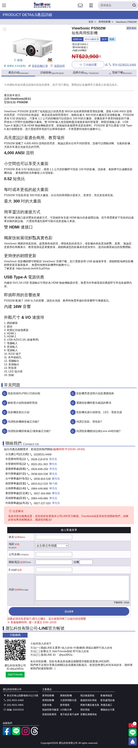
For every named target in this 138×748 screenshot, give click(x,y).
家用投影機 (48, 695)
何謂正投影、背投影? (89, 421)
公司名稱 (14, 554)
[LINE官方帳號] (16, 734)
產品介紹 (18, 72)
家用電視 (65, 705)
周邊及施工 (106, 705)
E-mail (12, 569)
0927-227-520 (42, 503)
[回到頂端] (133, 741)
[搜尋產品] (134, 5)
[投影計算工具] (91, 8)
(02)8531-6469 (127, 64)
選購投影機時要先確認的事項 (93, 402)
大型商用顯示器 (68, 700)
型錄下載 (122, 72)
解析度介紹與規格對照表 (23, 402)
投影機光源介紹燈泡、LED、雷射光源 (99, 412)
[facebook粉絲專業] (7, 734)
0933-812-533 (39, 483)
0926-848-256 (39, 469)
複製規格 (131, 28)
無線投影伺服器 (50, 709)
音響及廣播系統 (88, 714)
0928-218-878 (39, 459)
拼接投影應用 (49, 714)
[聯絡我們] (80, 8)
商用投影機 (48, 700)
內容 (11, 589)
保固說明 (59, 65)
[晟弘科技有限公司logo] (42, 7)
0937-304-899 (42, 493)
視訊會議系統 (87, 695)
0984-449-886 (39, 488)
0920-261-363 (39, 464)
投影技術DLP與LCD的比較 (24, 393)
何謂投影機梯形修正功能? (23, 421)
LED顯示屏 (66, 709)
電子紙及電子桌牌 (69, 714)
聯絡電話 (14, 562)
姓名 (11, 537)
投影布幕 (47, 705)
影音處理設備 (107, 700)
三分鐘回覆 (90, 64)
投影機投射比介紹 (18, 412)
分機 (76, 562)
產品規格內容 (31, 84)
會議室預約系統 (88, 700)
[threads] (35, 734)
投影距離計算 (40, 65)
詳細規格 (52, 72)
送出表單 (69, 611)
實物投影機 (66, 695)
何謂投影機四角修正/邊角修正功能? (29, 431)
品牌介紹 (86, 72)
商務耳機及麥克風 (89, 705)
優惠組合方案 (107, 709)
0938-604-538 (39, 474)
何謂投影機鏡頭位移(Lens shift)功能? (98, 431)
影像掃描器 (106, 695)
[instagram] (26, 734)
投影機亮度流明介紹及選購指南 (95, 393)
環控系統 (85, 709)
